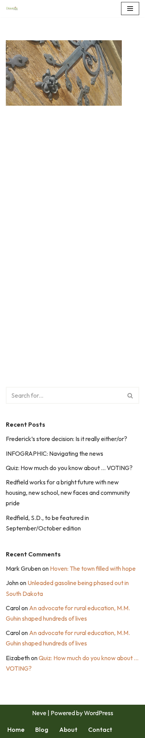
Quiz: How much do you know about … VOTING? (69, 468)
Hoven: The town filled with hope (93, 568)
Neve (39, 713)
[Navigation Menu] (130, 8)
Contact (100, 729)
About (68, 729)
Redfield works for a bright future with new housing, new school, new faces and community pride (68, 492)
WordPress (98, 713)
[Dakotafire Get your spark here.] (12, 8)
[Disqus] (72, 229)
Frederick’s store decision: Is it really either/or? (66, 439)
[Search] (130, 395)
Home (15, 729)
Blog (41, 729)
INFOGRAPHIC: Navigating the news (54, 453)
